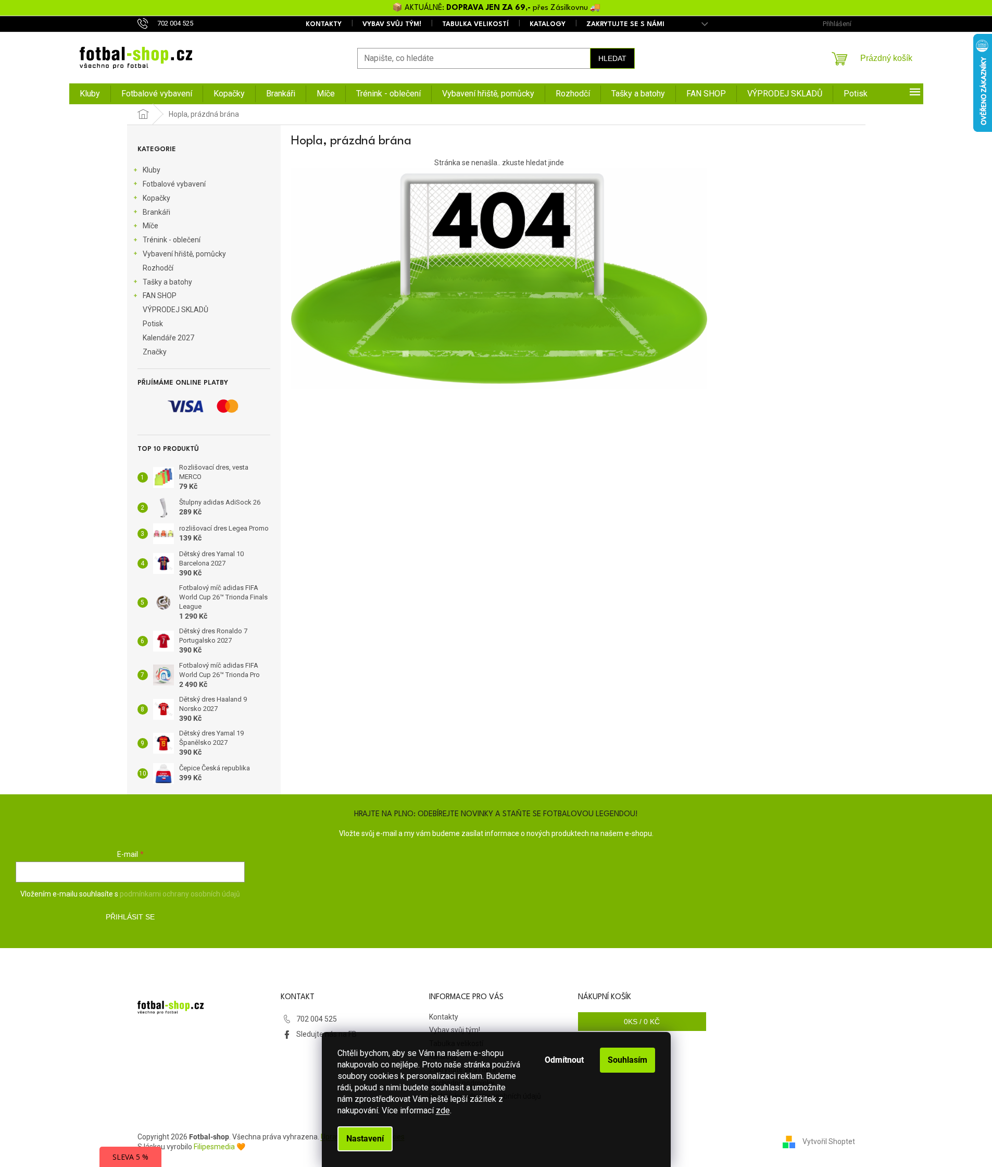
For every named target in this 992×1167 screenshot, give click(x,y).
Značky (155, 352)
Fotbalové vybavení (174, 184)
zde (443, 1110)
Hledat (612, 58)
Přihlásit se (130, 917)
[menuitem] (89, 93)
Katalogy (548, 24)
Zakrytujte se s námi (625, 24)
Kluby (151, 170)
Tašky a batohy (167, 282)
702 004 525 (316, 1019)
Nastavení (365, 1139)
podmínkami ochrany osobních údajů (180, 894)
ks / (642, 1021)
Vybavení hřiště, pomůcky (184, 254)
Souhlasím (627, 1060)
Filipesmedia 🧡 (219, 1147)
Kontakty (324, 24)
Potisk (153, 324)
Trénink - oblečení (171, 240)
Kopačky (156, 198)
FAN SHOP (160, 295)
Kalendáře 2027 (168, 338)
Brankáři (156, 212)
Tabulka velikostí (475, 24)
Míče (150, 226)
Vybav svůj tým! (391, 24)
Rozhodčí (158, 268)
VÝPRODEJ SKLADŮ (175, 309)
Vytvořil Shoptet (828, 1141)
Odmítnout (564, 1060)
